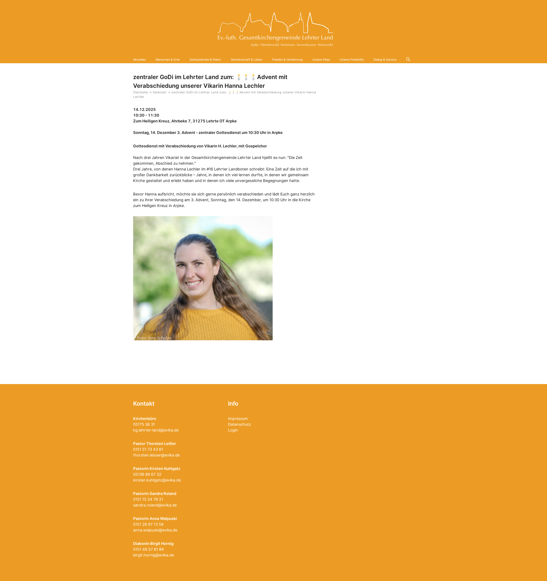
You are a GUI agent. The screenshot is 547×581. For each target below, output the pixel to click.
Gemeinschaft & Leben (246, 59)
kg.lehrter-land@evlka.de (156, 430)
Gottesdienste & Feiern (205, 59)
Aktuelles (139, 59)
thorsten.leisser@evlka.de (156, 455)
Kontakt (143, 403)
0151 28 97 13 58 (148, 524)
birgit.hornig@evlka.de (153, 555)
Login (233, 430)
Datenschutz (239, 424)
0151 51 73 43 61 (148, 449)
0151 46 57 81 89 (148, 549)
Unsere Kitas (321, 59)
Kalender (160, 92)
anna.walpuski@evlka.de (155, 530)
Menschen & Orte (168, 59)
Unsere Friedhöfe (352, 59)
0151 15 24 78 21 (148, 499)
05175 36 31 (144, 424)
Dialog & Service (384, 59)
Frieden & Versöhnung (287, 59)
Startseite (140, 92)
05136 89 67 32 (147, 474)
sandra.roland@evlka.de (155, 505)
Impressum (238, 418)
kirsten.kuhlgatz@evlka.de (157, 480)
